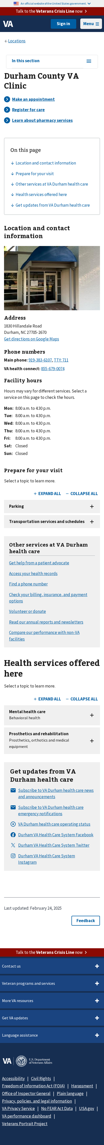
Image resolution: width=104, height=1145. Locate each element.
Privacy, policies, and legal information (37, 1101)
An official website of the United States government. (54, 3)
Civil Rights (41, 1078)
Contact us (11, 966)
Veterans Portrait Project (24, 1123)
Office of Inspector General (26, 1093)
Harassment (82, 1086)
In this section (26, 61)
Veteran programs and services (28, 983)
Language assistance (20, 1035)
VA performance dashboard (26, 1116)
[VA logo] (8, 24)
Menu (88, 23)
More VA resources (17, 1000)
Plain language (70, 1093)
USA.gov (86, 1108)
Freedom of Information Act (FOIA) (33, 1086)
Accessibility (13, 1078)
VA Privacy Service (18, 1108)
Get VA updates (15, 1017)
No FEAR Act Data (57, 1108)
